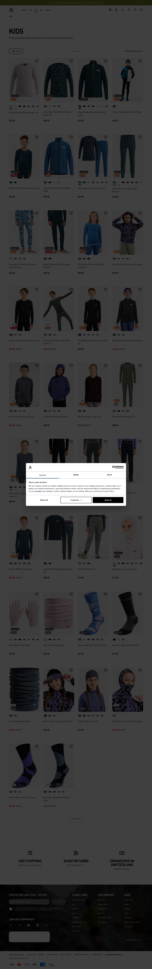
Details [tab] (76, 475)
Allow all (108, 500)
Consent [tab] (42, 475)
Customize (75, 500)
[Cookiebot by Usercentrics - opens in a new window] (114, 467)
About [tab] (109, 475)
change (38, 491)
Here (87, 491)
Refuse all (44, 500)
